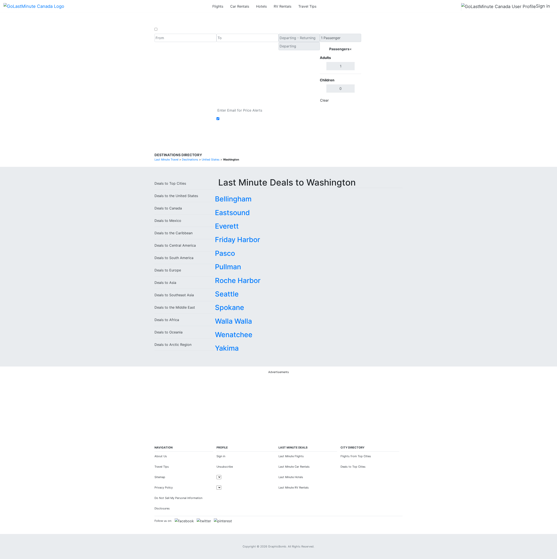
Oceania (168, 332)
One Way (165, 29)
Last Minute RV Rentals (293, 487)
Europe (167, 270)
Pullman (228, 267)
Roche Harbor (237, 280)
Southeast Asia (174, 295)
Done (354, 100)
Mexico (167, 220)
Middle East (174, 307)
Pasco (225, 253)
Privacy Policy (163, 487)
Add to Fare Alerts (235, 119)
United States (176, 196)
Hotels (261, 6)
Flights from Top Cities (356, 456)
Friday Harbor (237, 239)
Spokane (229, 307)
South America (173, 258)
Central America (175, 245)
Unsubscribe (224, 466)
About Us (160, 456)
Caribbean (173, 233)
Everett (227, 226)
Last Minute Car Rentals (294, 466)
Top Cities (170, 183)
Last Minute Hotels (290, 477)
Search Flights (382, 69)
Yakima (227, 348)
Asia (165, 282)
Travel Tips (307, 6)
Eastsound (232, 212)
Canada (168, 208)
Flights (217, 6)
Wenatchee (233, 334)
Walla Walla (233, 321)
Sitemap (159, 477)
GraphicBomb (277, 546)
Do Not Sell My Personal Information (178, 498)
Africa (166, 320)
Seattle (227, 294)
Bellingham (233, 199)
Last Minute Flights (291, 456)
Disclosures (162, 508)
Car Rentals (239, 6)
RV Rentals (282, 6)
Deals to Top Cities (353, 466)
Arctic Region (172, 344)
